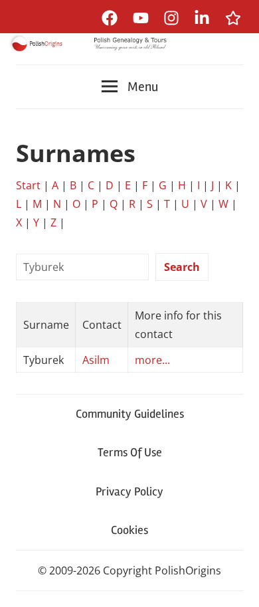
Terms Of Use (130, 452)
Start (28, 185)
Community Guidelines (130, 413)
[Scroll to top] (236, 584)
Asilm (96, 360)
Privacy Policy (129, 491)
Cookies (129, 530)
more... (152, 360)
